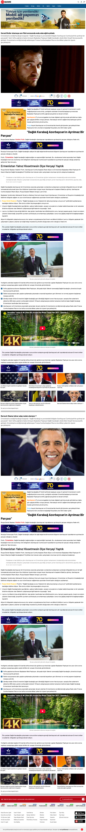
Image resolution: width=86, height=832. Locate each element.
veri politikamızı (64, 829)
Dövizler (42, 815)
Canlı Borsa (30, 812)
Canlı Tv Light (4, 822)
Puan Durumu (43, 805)
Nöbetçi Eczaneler (19, 819)
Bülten (38, 6)
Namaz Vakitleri (12, 805)
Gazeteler (23, 805)
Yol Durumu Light (5, 817)
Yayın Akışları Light (19, 815)
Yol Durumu (69, 805)
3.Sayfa (27, 6)
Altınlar (42, 812)
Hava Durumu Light (6, 812)
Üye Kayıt (61, 815)
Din (43, 6)
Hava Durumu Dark (6, 815)
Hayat (53, 6)
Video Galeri (53, 815)
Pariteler (60, 805)
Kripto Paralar (80, 805)
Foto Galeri (53, 812)
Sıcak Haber (53, 822)
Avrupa (32, 6)
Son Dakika (17, 822)
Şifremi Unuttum (63, 817)
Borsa (3, 805)
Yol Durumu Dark (5, 819)
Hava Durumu (32, 805)
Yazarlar (52, 817)
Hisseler (52, 805)
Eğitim (48, 6)
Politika (59, 6)
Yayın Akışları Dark (19, 817)
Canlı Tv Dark (17, 812)
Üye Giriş (61, 812)
